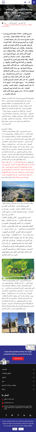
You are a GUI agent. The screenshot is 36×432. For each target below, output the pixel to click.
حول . (3, 381)
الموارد (4, 377)
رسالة (3, 389)
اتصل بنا (5, 395)
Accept (21, 429)
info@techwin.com (9, 402)
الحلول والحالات (13, 23)
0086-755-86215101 (9, 399)
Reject (14, 429)
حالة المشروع (22, 23)
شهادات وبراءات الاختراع (9, 385)
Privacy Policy (28, 425)
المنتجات (4, 369)
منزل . (5, 23)
